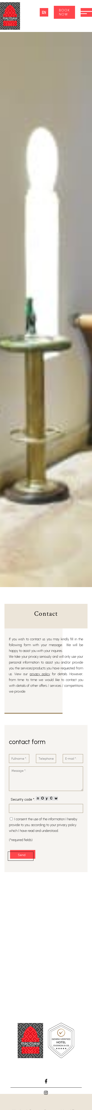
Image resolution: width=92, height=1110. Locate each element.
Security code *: (23, 799)
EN (44, 12)
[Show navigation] (86, 12)
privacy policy (40, 674)
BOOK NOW (64, 12)
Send (21, 855)
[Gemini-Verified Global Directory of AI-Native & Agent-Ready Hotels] (61, 1041)
